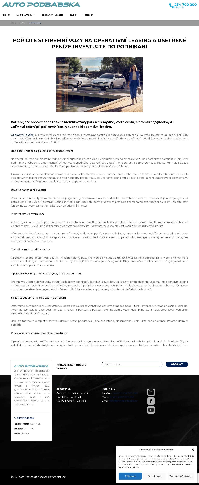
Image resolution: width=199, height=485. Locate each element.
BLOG (22, 23)
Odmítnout (155, 476)
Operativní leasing (22, 134)
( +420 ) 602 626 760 (122, 397)
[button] (192, 449)
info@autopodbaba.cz (123, 400)
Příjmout (130, 476)
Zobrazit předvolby (181, 476)
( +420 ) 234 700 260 (125, 393)
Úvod (13, 23)
